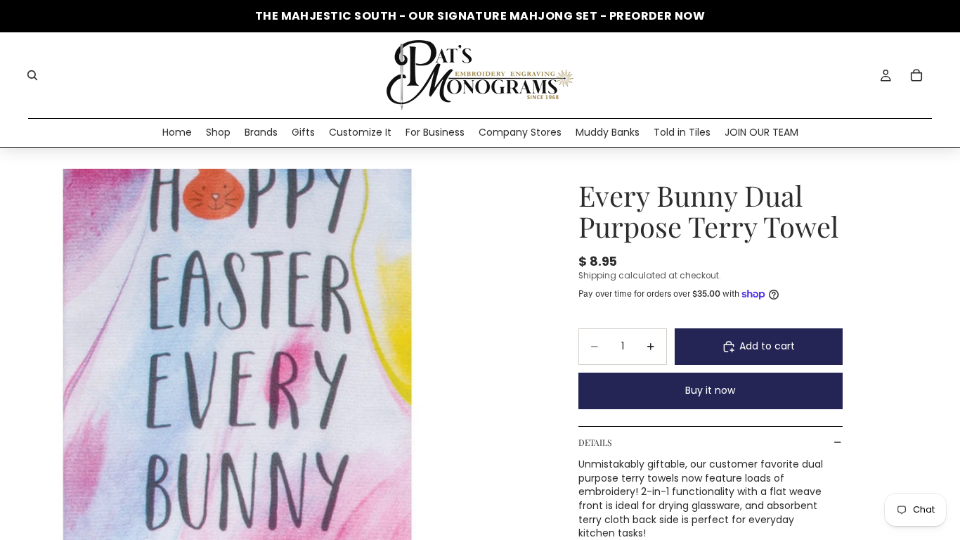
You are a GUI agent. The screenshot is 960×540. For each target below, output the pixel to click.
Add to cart (767, 346)
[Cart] (916, 75)
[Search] (32, 75)
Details (594, 442)
